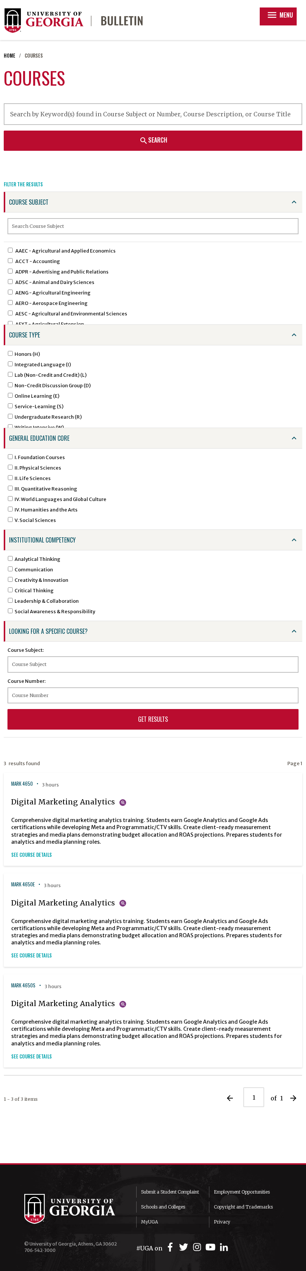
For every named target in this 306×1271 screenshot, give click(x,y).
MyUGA (149, 1222)
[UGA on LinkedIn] (224, 1247)
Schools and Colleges (163, 1207)
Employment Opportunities (242, 1192)
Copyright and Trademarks (243, 1207)
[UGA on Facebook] (171, 1247)
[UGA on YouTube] (211, 1247)
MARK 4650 (22, 783)
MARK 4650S (23, 985)
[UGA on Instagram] (198, 1247)
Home (9, 55)
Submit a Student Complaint (170, 1192)
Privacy (222, 1222)
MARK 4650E (23, 884)
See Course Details (31, 854)
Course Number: (26, 681)
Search (153, 140)
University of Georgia (74, 1209)
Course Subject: (25, 650)
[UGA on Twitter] (184, 1247)
